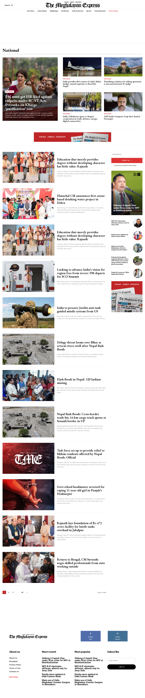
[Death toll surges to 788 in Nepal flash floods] (137, 273)
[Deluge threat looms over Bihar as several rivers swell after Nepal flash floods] (28, 349)
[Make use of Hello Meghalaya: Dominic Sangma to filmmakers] (137, 248)
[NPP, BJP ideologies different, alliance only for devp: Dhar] (137, 223)
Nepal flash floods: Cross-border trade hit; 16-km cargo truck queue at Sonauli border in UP (81, 417)
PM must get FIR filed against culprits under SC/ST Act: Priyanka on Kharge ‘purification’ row (28, 102)
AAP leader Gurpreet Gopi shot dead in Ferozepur (122, 117)
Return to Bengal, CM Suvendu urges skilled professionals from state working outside (81, 562)
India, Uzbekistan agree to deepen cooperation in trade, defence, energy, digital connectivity (80, 118)
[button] (9, 5)
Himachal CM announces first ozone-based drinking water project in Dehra (81, 199)
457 (22, 592)
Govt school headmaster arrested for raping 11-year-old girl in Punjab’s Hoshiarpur (81, 490)
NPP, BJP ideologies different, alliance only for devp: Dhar (120, 222)
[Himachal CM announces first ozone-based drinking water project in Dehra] (28, 203)
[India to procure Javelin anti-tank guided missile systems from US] (28, 312)
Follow (117, 631)
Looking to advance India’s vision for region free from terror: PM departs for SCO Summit (81, 273)
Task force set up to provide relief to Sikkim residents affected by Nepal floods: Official (80, 453)
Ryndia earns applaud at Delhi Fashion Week (119, 235)
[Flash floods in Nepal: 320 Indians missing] (28, 385)
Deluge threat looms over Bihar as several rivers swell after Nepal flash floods (80, 345)
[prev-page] (135, 174)
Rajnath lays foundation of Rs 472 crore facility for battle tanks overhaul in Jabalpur (79, 526)
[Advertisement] (72, 28)
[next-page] (27, 592)
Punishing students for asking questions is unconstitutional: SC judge (122, 82)
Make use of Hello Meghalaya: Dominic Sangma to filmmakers (119, 248)
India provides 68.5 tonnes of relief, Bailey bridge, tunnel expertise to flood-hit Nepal (82, 84)
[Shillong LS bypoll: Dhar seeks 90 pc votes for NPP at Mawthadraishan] (127, 193)
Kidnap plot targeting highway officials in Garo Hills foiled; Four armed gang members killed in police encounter (119, 260)
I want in (125, 160)
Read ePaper (13, 677)
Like (90, 631)
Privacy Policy (132, 165)
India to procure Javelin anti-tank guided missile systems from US (79, 309)
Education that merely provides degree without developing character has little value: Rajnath (81, 162)
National (9, 91)
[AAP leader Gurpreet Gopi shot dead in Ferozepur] (123, 101)
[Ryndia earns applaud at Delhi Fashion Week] (137, 235)
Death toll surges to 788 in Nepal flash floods (120, 273)
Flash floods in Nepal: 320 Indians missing (79, 381)
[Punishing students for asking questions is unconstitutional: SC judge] (123, 66)
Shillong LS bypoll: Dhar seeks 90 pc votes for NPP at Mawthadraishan (126, 208)
